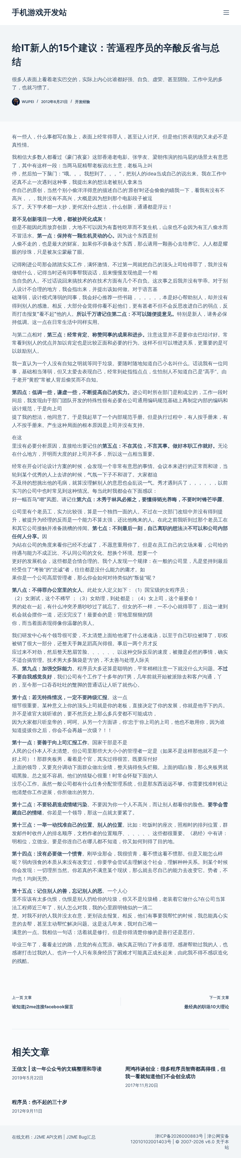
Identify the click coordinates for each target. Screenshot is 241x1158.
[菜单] (226, 12)
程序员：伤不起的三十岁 (39, 1102)
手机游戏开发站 (39, 12)
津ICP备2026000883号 (179, 1136)
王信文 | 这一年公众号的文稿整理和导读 (57, 1069)
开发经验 (82, 101)
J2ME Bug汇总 (81, 1137)
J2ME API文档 (48, 1137)
